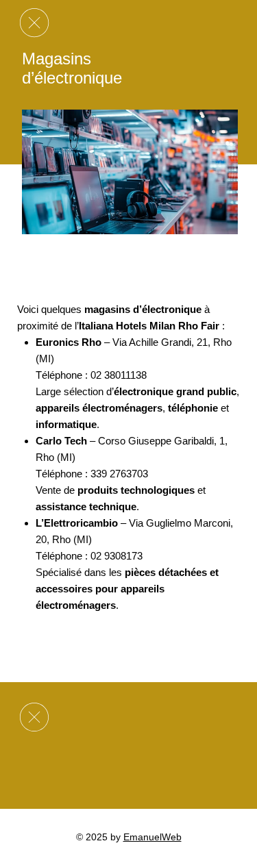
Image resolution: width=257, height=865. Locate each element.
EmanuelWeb (152, 836)
